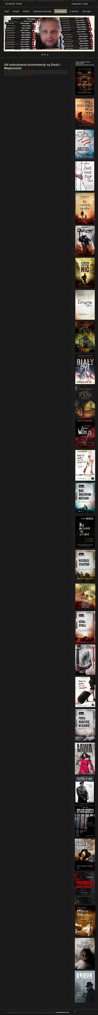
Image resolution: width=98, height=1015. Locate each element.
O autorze (73, 11)
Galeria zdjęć (80, 63)
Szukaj (85, 4)
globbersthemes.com (62, 1012)
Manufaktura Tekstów (82, 65)
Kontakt (19, 4)
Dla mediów (86, 62)
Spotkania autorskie (42, 11)
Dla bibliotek (10, 4)
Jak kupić (86, 11)
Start (6, 11)
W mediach (60, 11)
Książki (16, 11)
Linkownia (91, 65)
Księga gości (76, 4)
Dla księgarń (79, 62)
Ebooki (26, 11)
